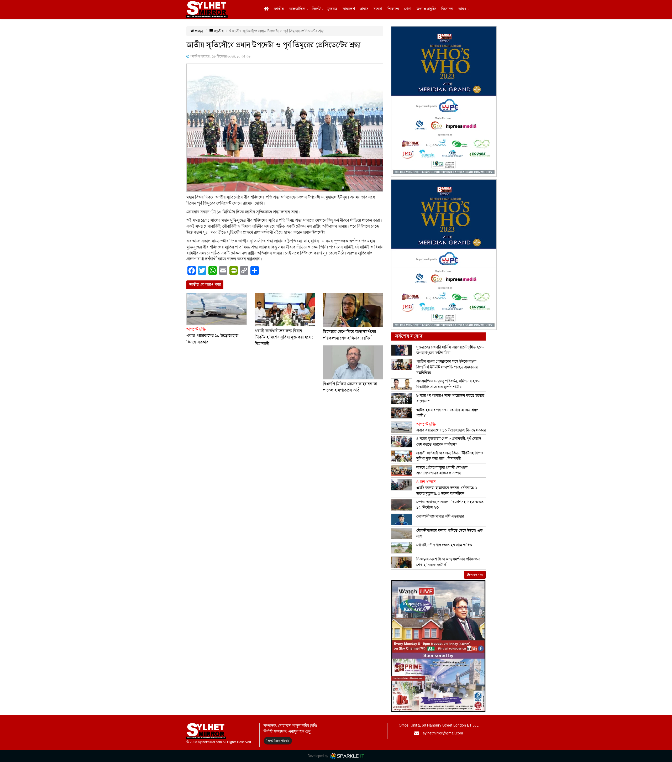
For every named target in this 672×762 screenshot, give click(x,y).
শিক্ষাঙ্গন (393, 8)
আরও (462, 8)
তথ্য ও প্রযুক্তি (426, 8)
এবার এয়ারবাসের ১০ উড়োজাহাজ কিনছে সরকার (212, 335)
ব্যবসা (378, 8)
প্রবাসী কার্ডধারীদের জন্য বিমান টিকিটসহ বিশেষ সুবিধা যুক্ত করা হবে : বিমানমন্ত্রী (284, 337)
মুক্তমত (332, 8)
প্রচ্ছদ (198, 31)
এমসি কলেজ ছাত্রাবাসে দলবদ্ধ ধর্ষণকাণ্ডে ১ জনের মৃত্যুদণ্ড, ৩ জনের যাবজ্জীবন (446, 487)
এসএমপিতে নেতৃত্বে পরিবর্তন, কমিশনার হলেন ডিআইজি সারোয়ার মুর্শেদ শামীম (448, 383)
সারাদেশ (349, 8)
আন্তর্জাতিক (297, 8)
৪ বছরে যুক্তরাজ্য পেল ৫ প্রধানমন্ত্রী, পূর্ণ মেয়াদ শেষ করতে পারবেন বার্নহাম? (448, 441)
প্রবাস (364, 8)
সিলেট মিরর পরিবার (277, 741)
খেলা (407, 8)
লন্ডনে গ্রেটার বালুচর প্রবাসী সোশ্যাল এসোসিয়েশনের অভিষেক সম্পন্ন (442, 470)
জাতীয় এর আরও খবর (205, 284)
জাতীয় (279, 8)
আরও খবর (476, 575)
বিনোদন (447, 8)
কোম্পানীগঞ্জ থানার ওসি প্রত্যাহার (440, 516)
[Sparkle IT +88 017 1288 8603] (347, 756)
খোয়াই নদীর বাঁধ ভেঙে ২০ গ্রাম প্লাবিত (444, 544)
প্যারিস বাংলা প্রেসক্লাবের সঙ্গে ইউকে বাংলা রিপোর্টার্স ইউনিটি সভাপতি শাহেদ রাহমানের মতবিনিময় (446, 367)
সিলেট (316, 8)
